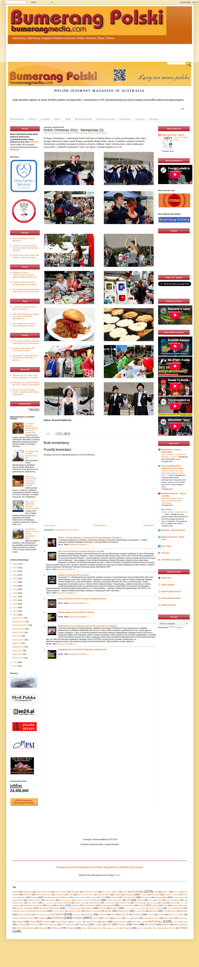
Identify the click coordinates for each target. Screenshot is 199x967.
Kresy (165, 905)
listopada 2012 (18, 622)
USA (109, 924)
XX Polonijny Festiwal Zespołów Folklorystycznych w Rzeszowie (25, 290)
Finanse (114, 897)
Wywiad (71, 928)
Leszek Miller (140, 908)
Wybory (56, 928)
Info (128, 900)
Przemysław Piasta (151, 918)
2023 (15, 575)
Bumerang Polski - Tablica (172, 135)
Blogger (117, 875)
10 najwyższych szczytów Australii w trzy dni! (32, 454)
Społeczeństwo (120, 922)
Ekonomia (155, 895)
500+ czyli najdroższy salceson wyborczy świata (32, 505)
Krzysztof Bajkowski (66, 133)
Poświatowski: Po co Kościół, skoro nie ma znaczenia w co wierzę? (87, 626)
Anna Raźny (106, 892)
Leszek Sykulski (155, 908)
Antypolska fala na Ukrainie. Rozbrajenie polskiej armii (82, 649)
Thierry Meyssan (50, 924)
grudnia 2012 (18, 618)
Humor (119, 900)
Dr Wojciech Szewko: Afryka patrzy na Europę (24, 308)
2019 (15, 589)
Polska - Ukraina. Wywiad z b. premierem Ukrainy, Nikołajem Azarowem (89, 538)
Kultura (114, 908)
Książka (88, 908)
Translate (179, 627)
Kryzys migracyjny (179, 905)
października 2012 (20, 625)
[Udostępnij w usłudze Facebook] (65, 433)
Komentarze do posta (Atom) (66, 530)
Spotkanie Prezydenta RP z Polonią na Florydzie (24, 349)
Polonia (32, 119)
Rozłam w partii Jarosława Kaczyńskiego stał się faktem (24, 283)
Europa (33, 897)
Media (108, 911)
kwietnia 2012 (18, 647)
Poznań (117, 918)
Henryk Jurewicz (82, 900)
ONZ (38, 915)
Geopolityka (161, 897)
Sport (104, 921)
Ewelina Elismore (80, 897)
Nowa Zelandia (25, 915)
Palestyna (77, 915)
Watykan (165, 924)
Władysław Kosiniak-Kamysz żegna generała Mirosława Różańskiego (172, 500)
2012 (15, 615)
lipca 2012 (17, 636)
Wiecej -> (85, 544)
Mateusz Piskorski (93, 911)
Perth (113, 915)
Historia (96, 900)
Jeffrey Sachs (80, 903)
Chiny (70, 895)
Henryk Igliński (65, 900)
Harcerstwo (50, 900)
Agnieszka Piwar (90, 892)
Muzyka (153, 911)
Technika (21, 924)
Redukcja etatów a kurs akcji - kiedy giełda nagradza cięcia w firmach (172, 473)
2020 (15, 586)
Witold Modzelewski (25, 928)
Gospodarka (17, 900)
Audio (125, 892)
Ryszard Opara (61, 922)
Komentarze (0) (75, 544)
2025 (15, 568)
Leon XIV (128, 908)
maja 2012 (17, 643)
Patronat (102, 915)
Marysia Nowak (59, 911)
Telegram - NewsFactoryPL (173, 530)
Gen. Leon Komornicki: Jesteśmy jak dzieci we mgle (81, 551)
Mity (136, 911)
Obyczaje (47, 915)
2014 (15, 607)
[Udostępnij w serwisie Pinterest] (68, 433)
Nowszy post (49, 525)
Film (102, 897)
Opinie (58, 914)
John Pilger (138, 903)
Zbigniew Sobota (112, 928)
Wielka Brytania (180, 924)
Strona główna (17, 119)
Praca (127, 918)
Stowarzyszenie (66, 867)
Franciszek (146, 897)
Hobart (109, 900)
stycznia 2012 (18, 658)
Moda (142, 911)
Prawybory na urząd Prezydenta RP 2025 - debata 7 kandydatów (26, 383)
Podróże (137, 914)
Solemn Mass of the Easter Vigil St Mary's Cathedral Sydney (25, 256)
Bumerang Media (83, 119)
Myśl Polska (166, 510)
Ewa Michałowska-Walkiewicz (56, 897)
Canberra (60, 895)
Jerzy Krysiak (94, 903)
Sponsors (140, 119)
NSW (166, 911)
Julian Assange (151, 903)
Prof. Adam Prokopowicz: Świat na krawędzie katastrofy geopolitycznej (25, 316)
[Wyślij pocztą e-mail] (56, 433)
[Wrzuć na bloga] (59, 433)
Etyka (23, 897)
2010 (15, 666)
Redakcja (153, 119)
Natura (174, 911)
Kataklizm (16, 905)
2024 (15, 571)
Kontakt (96, 867)
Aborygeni (27, 892)
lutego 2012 (17, 654)
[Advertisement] (82, 51)
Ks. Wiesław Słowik (73, 908)
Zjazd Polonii (143, 928)
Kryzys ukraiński (24, 908)
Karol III (182, 903)
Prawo (136, 918)
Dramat (117, 895)
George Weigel (179, 897)
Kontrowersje (106, 905)
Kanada (173, 903)
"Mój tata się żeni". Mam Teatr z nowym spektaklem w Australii (25, 376)
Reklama (124, 867)
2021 (15, 582)
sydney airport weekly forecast (174, 268)
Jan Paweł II (33, 903)
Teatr (185, 922)
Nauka (184, 911)
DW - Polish (166, 546)
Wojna (42, 928)
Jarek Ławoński (64, 903)
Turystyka (99, 924)
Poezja (151, 915)
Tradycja (83, 924)
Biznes (176, 892)
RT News (165, 553)
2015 (15, 604)
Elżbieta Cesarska (172, 895)
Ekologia (144, 895)
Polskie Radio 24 (168, 605)
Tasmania (176, 922)
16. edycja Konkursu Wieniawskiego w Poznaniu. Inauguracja (31, 428)
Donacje (138, 867)
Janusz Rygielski (49, 903)
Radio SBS (166, 578)
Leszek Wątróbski (174, 908)
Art (117, 892)
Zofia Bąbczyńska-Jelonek (163, 928)
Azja (156, 892)
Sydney (104, 133)
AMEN (15, 892)
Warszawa (150, 924)
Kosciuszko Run (127, 905)
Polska (57, 119)
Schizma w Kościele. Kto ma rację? (73, 575)
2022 (15, 578)
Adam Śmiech (61, 892)
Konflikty (60, 905)
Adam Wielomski (43, 892)
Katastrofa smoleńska (33, 905)
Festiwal (93, 897)
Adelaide (75, 892)
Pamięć (88, 914)
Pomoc (96, 918)
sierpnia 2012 (18, 632)
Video (135, 924)
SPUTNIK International (171, 560)
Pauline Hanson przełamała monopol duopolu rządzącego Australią (25, 248)
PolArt (161, 915)
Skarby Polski (91, 922)
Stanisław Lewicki (139, 922)
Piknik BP (124, 915)
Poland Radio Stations (171, 598)
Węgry (84, 928)
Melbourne (123, 911)
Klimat (49, 905)
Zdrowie (127, 928)
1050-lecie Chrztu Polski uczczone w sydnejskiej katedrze (30, 481)
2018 (15, 593)
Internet (140, 900)
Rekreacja (183, 918)
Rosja (32, 921)
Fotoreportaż (53, 133)
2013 (15, 611)
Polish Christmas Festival (84, 133)
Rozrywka (46, 922)
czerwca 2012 (18, 640)
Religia (19, 921)
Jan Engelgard (173, 900)
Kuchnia (102, 908)
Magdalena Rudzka (19, 911)
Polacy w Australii (175, 915)
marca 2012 (17, 651)
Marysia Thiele (74, 911)
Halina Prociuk (34, 900)
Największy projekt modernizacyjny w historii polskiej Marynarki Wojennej (24, 275)
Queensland (169, 918)
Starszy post (148, 525)
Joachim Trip (124, 903)
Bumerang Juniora (106, 119)
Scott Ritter (78, 922)
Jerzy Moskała (110, 903)
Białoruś (165, 892)
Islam (150, 900)
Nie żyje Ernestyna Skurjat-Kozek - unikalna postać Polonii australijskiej (25, 392)
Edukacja (129, 894)
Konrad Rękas (90, 905)
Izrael (159, 900)
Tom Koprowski (68, 924)
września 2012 (18, 629)
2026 (15, 564)
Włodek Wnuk (97, 928)
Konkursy (75, 905)
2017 (15, 597)
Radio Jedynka (168, 585)
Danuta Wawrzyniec (85, 895)
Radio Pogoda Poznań (171, 591)
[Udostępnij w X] (62, 433)
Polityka (42, 918)
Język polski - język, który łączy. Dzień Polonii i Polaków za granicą (25, 358)
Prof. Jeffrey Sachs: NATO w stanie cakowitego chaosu (82, 599)
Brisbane (27, 895)
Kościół (141, 905)
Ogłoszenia (125, 119)
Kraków (155, 905)
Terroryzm (34, 924)
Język (163, 903)
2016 (15, 600)
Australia (45, 119)
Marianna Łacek (38, 911)
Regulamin (110, 867)
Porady (106, 918)
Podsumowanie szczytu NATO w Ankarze (76, 612)
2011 (15, 662)
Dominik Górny (103, 895)
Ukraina (122, 924)
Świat (67, 119)
